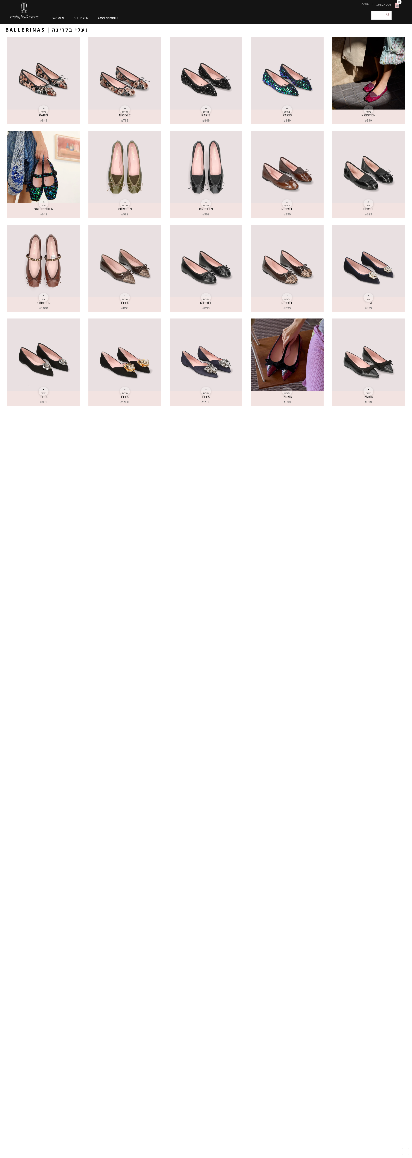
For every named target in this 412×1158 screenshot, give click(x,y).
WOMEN (58, 18)
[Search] (387, 14)
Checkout (383, 4)
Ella (125, 303)
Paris (43, 115)
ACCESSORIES (108, 18)
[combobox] (381, 15)
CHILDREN (81, 18)
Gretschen (43, 209)
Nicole (125, 115)
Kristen (368, 115)
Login (365, 4)
